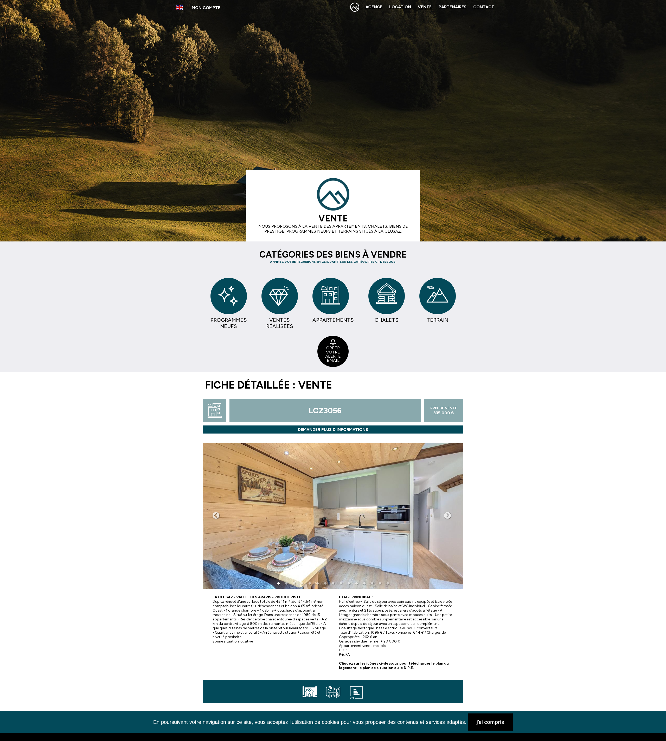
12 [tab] (364, 583)
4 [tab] (301, 583)
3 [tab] (294, 583)
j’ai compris (490, 722)
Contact (483, 6)
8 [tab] (333, 583)
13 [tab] (372, 583)
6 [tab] (317, 583)
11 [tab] (356, 583)
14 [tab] (379, 583)
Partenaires (452, 6)
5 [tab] (309, 583)
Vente (425, 6)
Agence (374, 6)
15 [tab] (387, 583)
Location (400, 6)
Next (447, 515)
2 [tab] (286, 583)
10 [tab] (348, 583)
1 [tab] (278, 583)
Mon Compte (206, 7)
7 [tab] (325, 583)
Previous (216, 515)
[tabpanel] (333, 516)
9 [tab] (340, 583)
